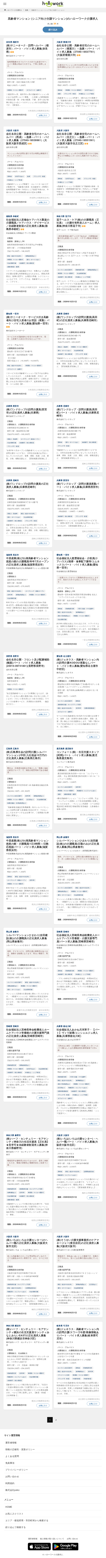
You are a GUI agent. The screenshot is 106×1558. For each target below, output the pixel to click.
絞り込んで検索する (15, 1527)
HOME (8, 1506)
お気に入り (43, 115)
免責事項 (9, 1462)
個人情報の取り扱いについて (52, 1538)
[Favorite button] (101, 4)
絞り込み (53, 29)
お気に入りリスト (14, 1513)
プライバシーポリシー (16, 1469)
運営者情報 (11, 1442)
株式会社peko (12, 1490)
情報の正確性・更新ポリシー (20, 1449)
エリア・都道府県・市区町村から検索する (26, 1520)
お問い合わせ (12, 1476)
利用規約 (9, 1483)
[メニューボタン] (5, 4)
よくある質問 (12, 1456)
